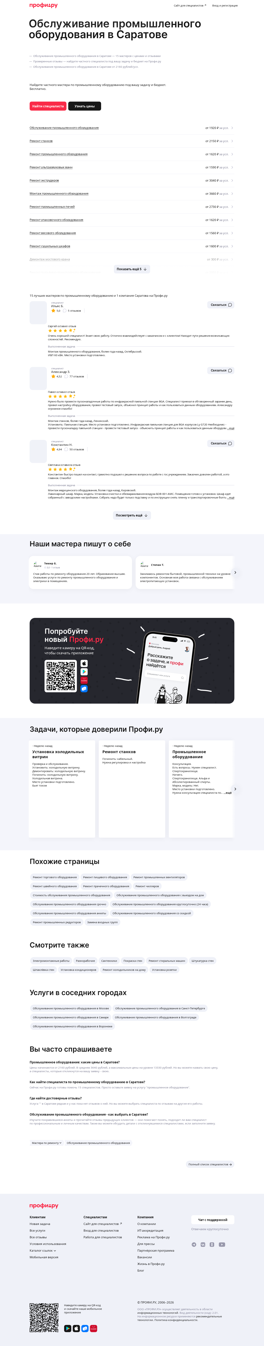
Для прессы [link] (146, 1244)
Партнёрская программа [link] (155, 1250)
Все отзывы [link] (38, 1237)
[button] (220, 304)
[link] (48, 106)
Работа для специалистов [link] (103, 1237)
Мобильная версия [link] (44, 1257)
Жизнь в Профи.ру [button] (151, 1264)
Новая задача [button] (40, 1224)
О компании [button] (146, 1224)
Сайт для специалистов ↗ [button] (103, 1224)
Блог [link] (140, 1270)
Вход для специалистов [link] (101, 1230)
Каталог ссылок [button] (41, 1250)
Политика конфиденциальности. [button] (176, 1320)
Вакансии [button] (144, 1257)
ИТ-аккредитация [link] (150, 1230)
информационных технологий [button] (157, 1312)
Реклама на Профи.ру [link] (153, 1237)
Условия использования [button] (48, 1244)
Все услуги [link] (37, 1230)
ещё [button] (229, 792)
